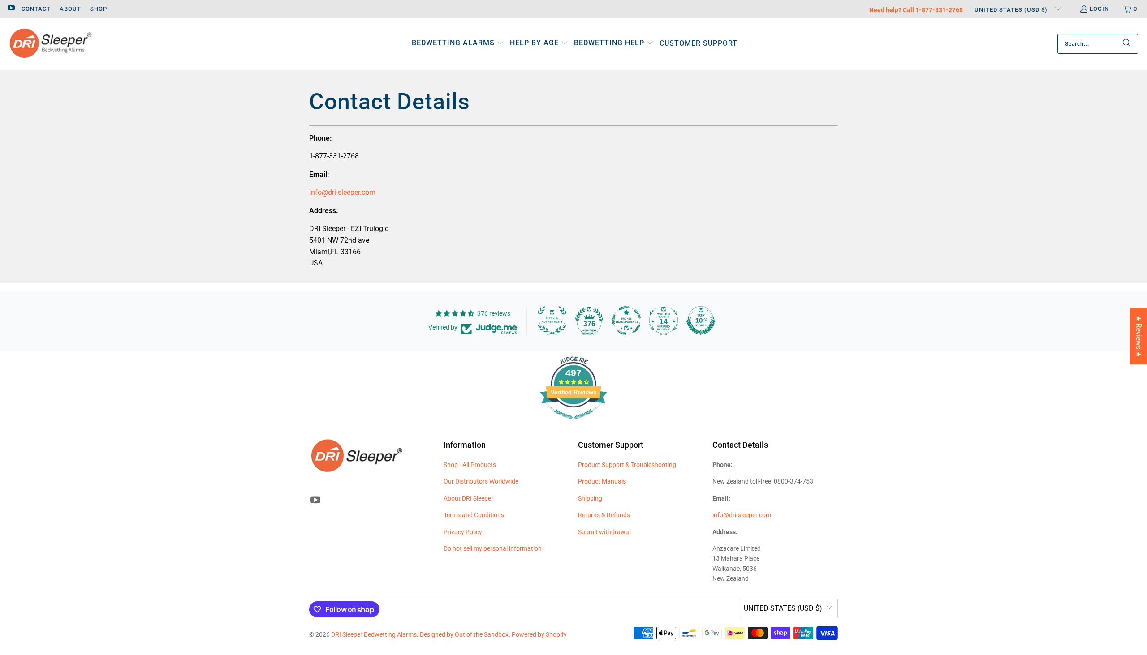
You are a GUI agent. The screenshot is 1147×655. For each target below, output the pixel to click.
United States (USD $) (1012, 9)
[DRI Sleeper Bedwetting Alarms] (50, 43)
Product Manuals (602, 481)
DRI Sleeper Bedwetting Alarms (374, 634)
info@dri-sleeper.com (342, 192)
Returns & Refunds (604, 514)
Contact (36, 8)
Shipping (590, 498)
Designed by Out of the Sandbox (464, 634)
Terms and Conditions (474, 514)
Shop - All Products (470, 464)
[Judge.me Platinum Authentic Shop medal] (552, 320)
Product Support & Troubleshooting (627, 464)
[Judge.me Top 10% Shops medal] (700, 320)
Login (1099, 8)
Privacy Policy (463, 531)
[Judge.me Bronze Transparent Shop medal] (626, 320)
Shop (98, 8)
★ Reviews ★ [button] (1138, 336)
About (70, 8)
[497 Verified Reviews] (573, 423)
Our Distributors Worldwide (481, 481)
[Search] (1127, 44)
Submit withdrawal (604, 531)
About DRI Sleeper (468, 498)
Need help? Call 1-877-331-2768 (916, 9)
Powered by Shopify (539, 634)
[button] (458, 44)
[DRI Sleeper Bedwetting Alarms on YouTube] (11, 8)
